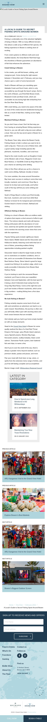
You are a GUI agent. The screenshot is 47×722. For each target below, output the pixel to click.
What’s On (6, 651)
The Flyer (19, 605)
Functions (6, 655)
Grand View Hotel (19, 326)
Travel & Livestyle (29, 36)
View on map (22, 673)
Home (11, 605)
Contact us (22, 647)
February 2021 (30, 605)
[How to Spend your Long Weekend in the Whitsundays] (23, 390)
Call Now (12, 719)
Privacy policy (31, 712)
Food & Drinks (8, 647)
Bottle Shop (7, 666)
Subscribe (23, 636)
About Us (6, 670)
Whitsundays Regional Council (31, 368)
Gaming (5, 659)
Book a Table (35, 719)
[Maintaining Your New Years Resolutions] (23, 421)
